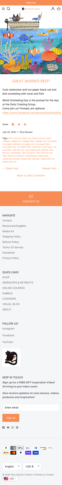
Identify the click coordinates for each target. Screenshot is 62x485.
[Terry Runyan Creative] (31, 8)
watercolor (43, 155)
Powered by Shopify (44, 474)
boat (48, 138)
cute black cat (49, 147)
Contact (7, 220)
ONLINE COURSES (13, 287)
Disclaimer (8, 252)
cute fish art (18, 150)
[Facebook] (3, 427)
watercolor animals (30, 158)
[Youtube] (8, 427)
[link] (31, 112)
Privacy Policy (10, 258)
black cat (26, 138)
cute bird (36, 147)
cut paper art (27, 144)
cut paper (52, 141)
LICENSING (9, 298)
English (9, 466)
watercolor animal (11, 158)
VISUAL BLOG (11, 304)
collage (5, 141)
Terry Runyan (28, 152)
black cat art (38, 138)
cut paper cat (9, 147)
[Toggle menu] (3, 8)
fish (51, 150)
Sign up (10, 417)
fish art (5, 152)
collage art (16, 141)
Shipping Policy (11, 236)
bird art (17, 138)
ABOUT (6, 309)
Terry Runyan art (44, 152)
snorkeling (15, 152)
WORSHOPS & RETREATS (17, 282)
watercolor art (47, 158)
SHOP (6, 277)
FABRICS (7, 293)
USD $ (30, 466)
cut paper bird (42, 144)
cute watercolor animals (36, 150)
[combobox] (10, 478)
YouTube (7, 341)
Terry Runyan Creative (13, 155)
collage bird (28, 141)
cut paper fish (24, 147)
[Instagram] (12, 427)
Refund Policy (10, 241)
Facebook (8, 335)
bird (10, 138)
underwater (31, 155)
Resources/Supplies (14, 225)
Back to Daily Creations (31, 175)
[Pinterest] (17, 427)
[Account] (52, 8)
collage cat (40, 141)
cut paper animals (11, 144)
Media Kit (8, 231)
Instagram (8, 328)
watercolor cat (9, 161)
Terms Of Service (12, 247)
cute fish (6, 150)
